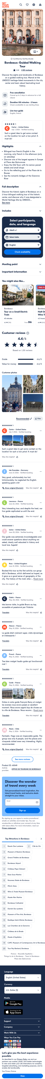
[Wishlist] (27, 5)
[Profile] (40, 5)
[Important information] (40, 272)
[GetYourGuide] (5, 4)
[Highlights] (40, 146)
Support (7, 1021)
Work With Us (10, 1033)
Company (8, 1027)
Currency (8, 984)
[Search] (21, 5)
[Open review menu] (40, 431)
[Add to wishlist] (31, 287)
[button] (22, 70)
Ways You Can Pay (12, 1038)
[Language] (34, 5)
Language (8, 972)
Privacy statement (9, 828)
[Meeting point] (40, 264)
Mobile (7, 998)
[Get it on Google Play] (13, 1003)
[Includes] (40, 211)
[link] (18, 305)
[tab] (17, 838)
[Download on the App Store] (13, 1012)
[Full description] (40, 186)
